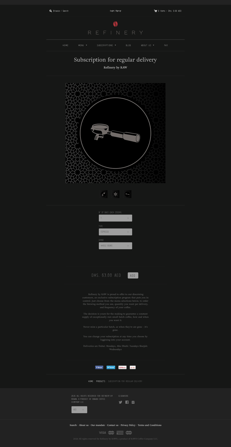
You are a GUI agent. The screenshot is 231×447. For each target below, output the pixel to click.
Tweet (111, 367)
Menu (83, 45)
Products (100, 381)
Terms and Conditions (149, 425)
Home (66, 45)
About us (148, 45)
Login (112, 10)
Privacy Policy (128, 425)
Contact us (112, 425)
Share (99, 367)
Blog (128, 45)
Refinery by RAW (115, 67)
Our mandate (98, 425)
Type (101, 226)
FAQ (166, 45)
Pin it (123, 367)
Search (73, 425)
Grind (101, 240)
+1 (134, 367)
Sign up (118, 10)
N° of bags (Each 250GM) (110, 212)
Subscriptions (107, 45)
